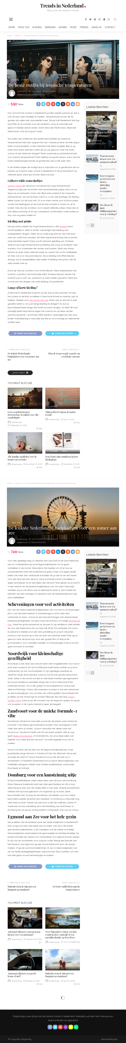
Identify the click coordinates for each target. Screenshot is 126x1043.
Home (11, 27)
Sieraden (50, 27)
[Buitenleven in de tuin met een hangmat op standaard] (62, 959)
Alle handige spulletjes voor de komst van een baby (22, 458)
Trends (84, 27)
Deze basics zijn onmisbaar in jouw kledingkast (61, 458)
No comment (50, 91)
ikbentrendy (22, 91)
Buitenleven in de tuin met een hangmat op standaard (22, 888)
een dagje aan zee (38, 300)
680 (40, 428)
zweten (63, 226)
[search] (115, 19)
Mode (73, 27)
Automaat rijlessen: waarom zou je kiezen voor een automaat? (100, 132)
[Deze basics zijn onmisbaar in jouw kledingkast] (62, 443)
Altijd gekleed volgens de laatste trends (60, 413)
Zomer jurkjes (15, 185)
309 (78, 942)
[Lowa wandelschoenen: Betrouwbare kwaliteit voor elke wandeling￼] (25, 398)
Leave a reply (19, 373)
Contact (110, 27)
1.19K (78, 422)
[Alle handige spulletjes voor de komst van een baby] (25, 443)
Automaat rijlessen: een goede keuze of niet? (22, 975)
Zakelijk (96, 27)
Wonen (63, 27)
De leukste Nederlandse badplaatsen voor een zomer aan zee (23, 356)
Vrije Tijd (23, 27)
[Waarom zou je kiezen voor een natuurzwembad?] (92, 158)
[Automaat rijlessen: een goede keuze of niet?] (25, 959)
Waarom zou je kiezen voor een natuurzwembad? (108, 159)
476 (40, 984)
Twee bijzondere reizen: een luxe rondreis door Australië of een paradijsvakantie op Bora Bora (61, 934)
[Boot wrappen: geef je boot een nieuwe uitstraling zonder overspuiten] (92, 178)
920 (78, 467)
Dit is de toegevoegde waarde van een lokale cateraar (64, 355)
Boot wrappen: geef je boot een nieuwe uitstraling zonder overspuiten (107, 183)
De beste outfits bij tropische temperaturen (66, 888)
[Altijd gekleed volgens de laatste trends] (62, 398)
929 (78, 984)
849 (40, 467)
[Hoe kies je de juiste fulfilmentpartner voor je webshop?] (92, 208)
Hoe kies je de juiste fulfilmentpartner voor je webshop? (108, 210)
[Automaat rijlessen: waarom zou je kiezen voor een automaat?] (25, 918)
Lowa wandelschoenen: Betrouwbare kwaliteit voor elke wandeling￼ (23, 415)
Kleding (37, 27)
